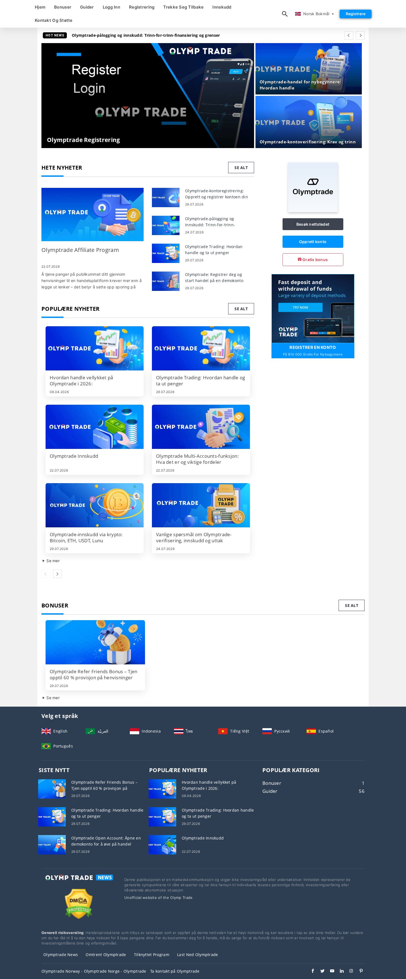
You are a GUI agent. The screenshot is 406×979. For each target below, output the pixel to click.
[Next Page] (360, 35)
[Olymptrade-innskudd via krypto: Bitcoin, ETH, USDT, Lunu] (95, 505)
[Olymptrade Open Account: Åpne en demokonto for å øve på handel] (52, 844)
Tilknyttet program (151, 954)
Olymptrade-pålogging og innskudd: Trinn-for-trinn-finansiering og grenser (146, 35)
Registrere (355, 13)
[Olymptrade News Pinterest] (358, 971)
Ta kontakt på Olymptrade (175, 971)
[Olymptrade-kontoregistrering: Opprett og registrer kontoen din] (166, 197)
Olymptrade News (60, 954)
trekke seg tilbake (183, 7)
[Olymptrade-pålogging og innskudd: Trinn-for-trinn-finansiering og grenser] (166, 225)
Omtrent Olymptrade (106, 954)
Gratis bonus (315, 259)
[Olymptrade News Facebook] (310, 971)
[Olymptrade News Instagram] (349, 971)
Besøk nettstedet (312, 224)
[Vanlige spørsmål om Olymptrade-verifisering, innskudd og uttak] (201, 505)
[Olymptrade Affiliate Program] (92, 214)
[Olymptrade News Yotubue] (329, 971)
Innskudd (221, 7)
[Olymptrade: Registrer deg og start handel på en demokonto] (166, 280)
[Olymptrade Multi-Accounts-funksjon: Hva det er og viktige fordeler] (201, 427)
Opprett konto (313, 241)
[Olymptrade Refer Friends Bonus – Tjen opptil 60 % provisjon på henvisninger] (95, 642)
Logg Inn (111, 7)
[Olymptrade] (313, 210)
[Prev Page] (348, 35)
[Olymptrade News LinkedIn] (339, 971)
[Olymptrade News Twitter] (320, 971)
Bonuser (62, 7)
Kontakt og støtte (54, 20)
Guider (87, 7)
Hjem (40, 7)
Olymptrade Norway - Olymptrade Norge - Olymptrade (93, 971)
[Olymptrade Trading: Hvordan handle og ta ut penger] (166, 253)
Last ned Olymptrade (197, 954)
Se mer (52, 560)
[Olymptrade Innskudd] (95, 427)
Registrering (141, 7)
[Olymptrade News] (78, 882)
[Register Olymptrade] (312, 308)
